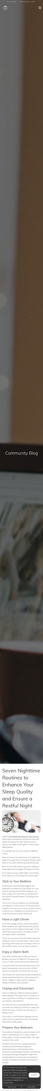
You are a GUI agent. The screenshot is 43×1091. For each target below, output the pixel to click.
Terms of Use (12, 1087)
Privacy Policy (31, 1087)
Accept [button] (34, 1075)
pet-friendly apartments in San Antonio (23, 836)
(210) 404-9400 (11, 2)
